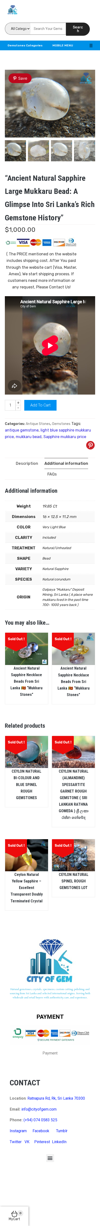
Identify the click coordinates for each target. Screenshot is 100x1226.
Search (78, 29)
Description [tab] (27, 463)
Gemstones (61, 424)
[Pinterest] (90, 445)
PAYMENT (50, 1016)
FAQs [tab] (52, 474)
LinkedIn (59, 1142)
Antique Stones (38, 424)
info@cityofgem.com (39, 1109)
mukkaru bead (29, 436)
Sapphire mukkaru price (64, 436)
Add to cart (40, 405)
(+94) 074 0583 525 (40, 1120)
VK (27, 1142)
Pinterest (42, 1142)
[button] (50, 1158)
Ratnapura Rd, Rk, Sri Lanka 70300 (56, 1098)
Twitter (16, 1142)
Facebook (41, 1131)
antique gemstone (22, 430)
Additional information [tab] (66, 463)
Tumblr (61, 1131)
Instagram (18, 1131)
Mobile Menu (62, 45)
